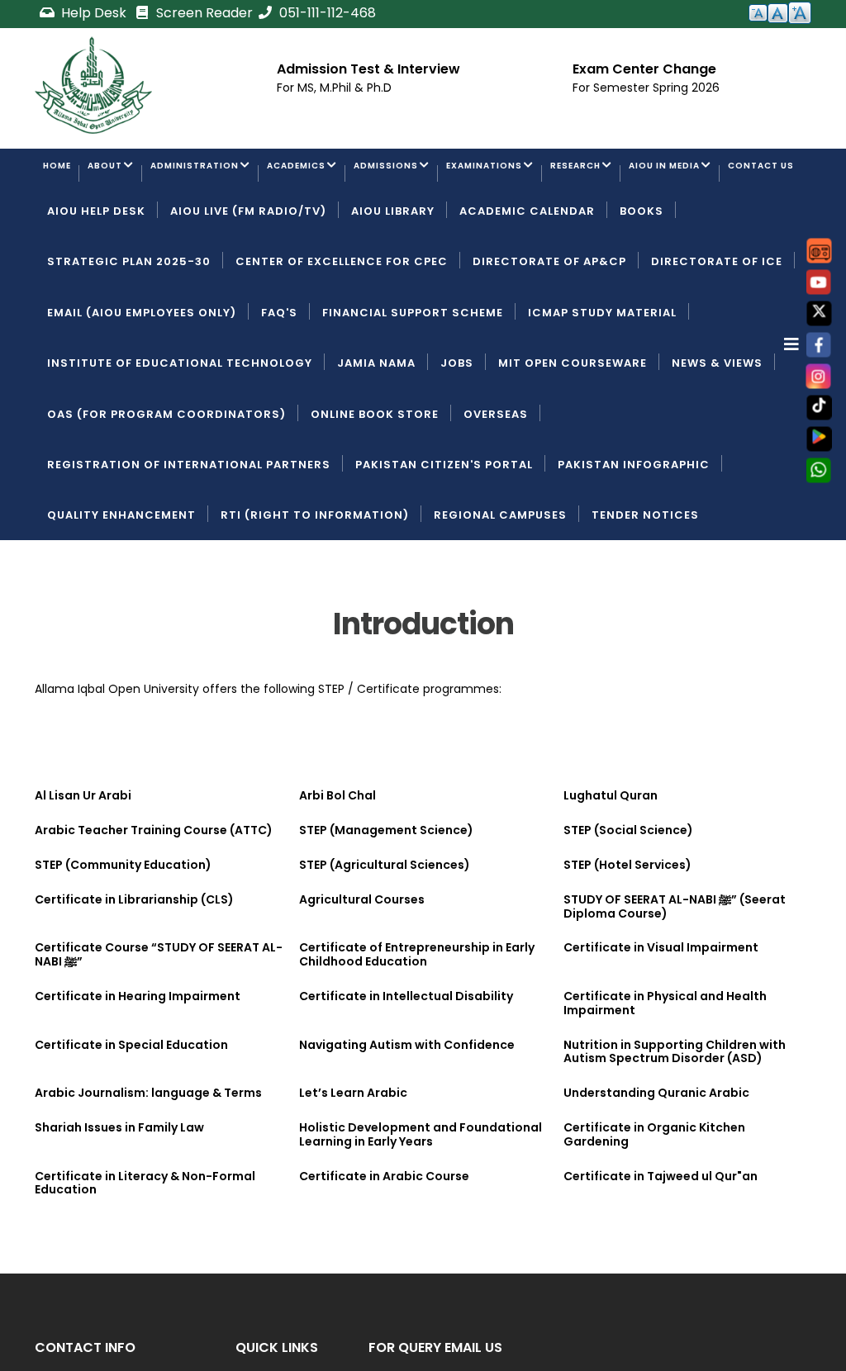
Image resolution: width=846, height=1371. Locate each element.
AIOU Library (393, 277)
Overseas (495, 480)
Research (725, 175)
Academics (370, 175)
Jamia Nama (376, 429)
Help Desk (94, 12)
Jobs (456, 429)
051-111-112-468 (326, 12)
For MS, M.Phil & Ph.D (334, 87)
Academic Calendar (527, 277)
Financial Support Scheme (412, 379)
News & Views (717, 429)
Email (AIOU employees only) (141, 379)
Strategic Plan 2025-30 (129, 327)
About (129, 175)
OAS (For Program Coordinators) (166, 480)
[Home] (93, 85)
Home (65, 175)
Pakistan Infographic (634, 530)
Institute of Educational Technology (179, 429)
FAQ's (279, 379)
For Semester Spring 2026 (646, 87)
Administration (242, 175)
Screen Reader (203, 12)
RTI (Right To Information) (315, 581)
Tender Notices (645, 581)
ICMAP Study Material (602, 379)
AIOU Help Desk (96, 277)
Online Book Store (375, 480)
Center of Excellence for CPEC (341, 327)
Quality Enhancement (121, 581)
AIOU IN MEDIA (91, 226)
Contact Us (214, 226)
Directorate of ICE (716, 327)
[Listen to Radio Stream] (819, 251)
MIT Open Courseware (572, 429)
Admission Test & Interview (368, 68)
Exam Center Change (644, 68)
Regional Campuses (500, 581)
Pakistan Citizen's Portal (444, 530)
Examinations (608, 175)
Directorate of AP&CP (549, 327)
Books (641, 277)
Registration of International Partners (188, 530)
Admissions (484, 175)
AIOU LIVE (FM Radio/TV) (248, 277)
